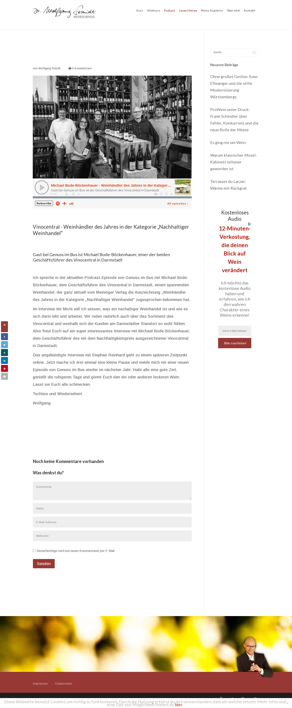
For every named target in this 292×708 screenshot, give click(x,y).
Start (139, 10)
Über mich (233, 10)
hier (178, 704)
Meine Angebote (212, 10)
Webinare (153, 10)
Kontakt (249, 10)
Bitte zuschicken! (235, 343)
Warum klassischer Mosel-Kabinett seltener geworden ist (233, 162)
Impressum (40, 683)
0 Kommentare (81, 68)
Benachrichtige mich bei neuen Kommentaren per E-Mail (75, 551)
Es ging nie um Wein (228, 142)
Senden (44, 563)
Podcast (169, 10)
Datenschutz (63, 683)
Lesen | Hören (188, 10)
